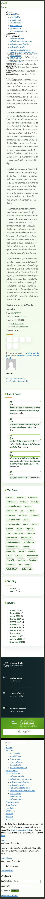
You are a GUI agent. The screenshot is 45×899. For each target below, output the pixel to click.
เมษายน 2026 (15, 610)
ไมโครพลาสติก (27, 569)
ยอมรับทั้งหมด (6, 858)
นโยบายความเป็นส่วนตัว (21, 830)
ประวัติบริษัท (15, 753)
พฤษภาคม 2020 (16, 642)
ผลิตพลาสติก (21, 355)
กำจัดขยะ (28, 506)
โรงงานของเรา (16, 759)
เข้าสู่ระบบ (15, 891)
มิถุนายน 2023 (15, 633)
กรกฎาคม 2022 (16, 639)
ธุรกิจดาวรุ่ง (31, 533)
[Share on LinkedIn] (15, 346)
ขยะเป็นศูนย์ (34, 515)
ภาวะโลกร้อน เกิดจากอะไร (17, 381)
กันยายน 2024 (15, 619)
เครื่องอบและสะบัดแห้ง (19, 782)
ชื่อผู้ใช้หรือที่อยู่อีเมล (10, 881)
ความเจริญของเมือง (12, 524)
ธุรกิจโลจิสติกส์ (29, 542)
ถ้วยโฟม (34, 524)
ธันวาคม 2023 (15, 625)
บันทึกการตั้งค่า (7, 871)
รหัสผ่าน (5, 886)
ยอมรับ (4, 840)
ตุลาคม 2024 (15, 616)
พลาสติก (21, 551)
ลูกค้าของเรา (15, 765)
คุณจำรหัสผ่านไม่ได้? (9, 896)
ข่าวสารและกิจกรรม (18, 768)
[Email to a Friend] (28, 339)
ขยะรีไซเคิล (20, 216)
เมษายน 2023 (15, 636)
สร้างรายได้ (10, 560)
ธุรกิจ (8, 533)
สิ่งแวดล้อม (32, 560)
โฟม (19, 565)
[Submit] (6, 745)
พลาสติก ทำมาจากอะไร (15, 378)
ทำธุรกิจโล (29, 529)
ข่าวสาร (29, 353)
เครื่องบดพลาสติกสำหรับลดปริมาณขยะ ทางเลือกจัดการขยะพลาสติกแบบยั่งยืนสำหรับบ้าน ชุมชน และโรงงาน (25, 461)
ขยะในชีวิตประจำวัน (13, 520)
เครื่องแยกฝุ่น (15, 796)
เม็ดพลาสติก (10, 565)
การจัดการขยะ (11, 502)
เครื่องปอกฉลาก (16, 799)
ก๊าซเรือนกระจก (11, 511)
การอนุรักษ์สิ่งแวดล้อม (13, 506)
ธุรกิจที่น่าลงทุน (26, 538)
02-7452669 (16, 313)
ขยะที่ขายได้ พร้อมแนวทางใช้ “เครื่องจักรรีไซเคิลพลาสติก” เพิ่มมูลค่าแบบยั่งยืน (25, 444)
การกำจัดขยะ (32, 497)
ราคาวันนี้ (10, 808)
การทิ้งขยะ (23, 502)
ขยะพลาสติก (10, 515)
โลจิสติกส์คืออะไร (12, 569)
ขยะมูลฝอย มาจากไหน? (19, 478)
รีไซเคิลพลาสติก (32, 556)
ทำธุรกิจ (19, 529)
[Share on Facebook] (15, 339)
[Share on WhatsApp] (9, 339)
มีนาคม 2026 (15, 613)
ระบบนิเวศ (31, 551)
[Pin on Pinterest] (9, 346)
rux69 (17, 330)
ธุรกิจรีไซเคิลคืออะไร (13, 542)
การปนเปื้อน (35, 502)
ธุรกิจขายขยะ (18, 533)
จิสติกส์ (25, 524)
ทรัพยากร (9, 529)
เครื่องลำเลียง (15, 794)
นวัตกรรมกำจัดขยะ (12, 547)
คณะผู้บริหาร (15, 756)
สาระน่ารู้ (13, 591)
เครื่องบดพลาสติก (17, 776)
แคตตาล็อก (10, 811)
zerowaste (20, 497)
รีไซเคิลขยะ (19, 556)
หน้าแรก (9, 748)
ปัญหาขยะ (26, 547)
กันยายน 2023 (15, 628)
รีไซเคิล (29, 355)
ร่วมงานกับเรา (16, 762)
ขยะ (22, 511)
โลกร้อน (28, 565)
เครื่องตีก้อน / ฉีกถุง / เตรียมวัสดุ (23, 791)
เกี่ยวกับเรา (10, 750)
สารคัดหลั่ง (21, 560)
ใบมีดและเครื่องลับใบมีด (20, 788)
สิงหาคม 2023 (15, 630)
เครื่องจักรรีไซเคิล (13, 773)
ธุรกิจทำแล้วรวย (11, 538)
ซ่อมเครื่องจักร (11, 805)
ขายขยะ (26, 520)
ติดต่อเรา (9, 817)
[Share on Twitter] (22, 339)
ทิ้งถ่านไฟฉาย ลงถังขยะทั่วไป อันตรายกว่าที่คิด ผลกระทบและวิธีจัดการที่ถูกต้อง (25, 410)
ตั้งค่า (3, 836)
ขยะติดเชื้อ (30, 511)
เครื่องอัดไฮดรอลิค (17, 785)
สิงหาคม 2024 (15, 622)
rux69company (17, 323)
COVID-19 (9, 497)
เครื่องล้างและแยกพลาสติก (21, 779)
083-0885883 (20, 317)
